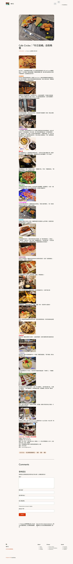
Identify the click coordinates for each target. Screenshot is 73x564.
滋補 (37, 452)
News (66, 4)
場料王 (12, 3)
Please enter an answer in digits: (25, 506)
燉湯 (41, 452)
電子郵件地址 (22, 495)
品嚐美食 (31, 51)
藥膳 (45, 452)
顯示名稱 (21, 490)
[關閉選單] (59, 2)
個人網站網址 (22, 500)
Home (63, 4)
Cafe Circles (22, 452)
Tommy (27, 51)
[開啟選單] (55, 4)
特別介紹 (35, 51)
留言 (20, 476)
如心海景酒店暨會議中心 (30, 452)
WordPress (13, 557)
